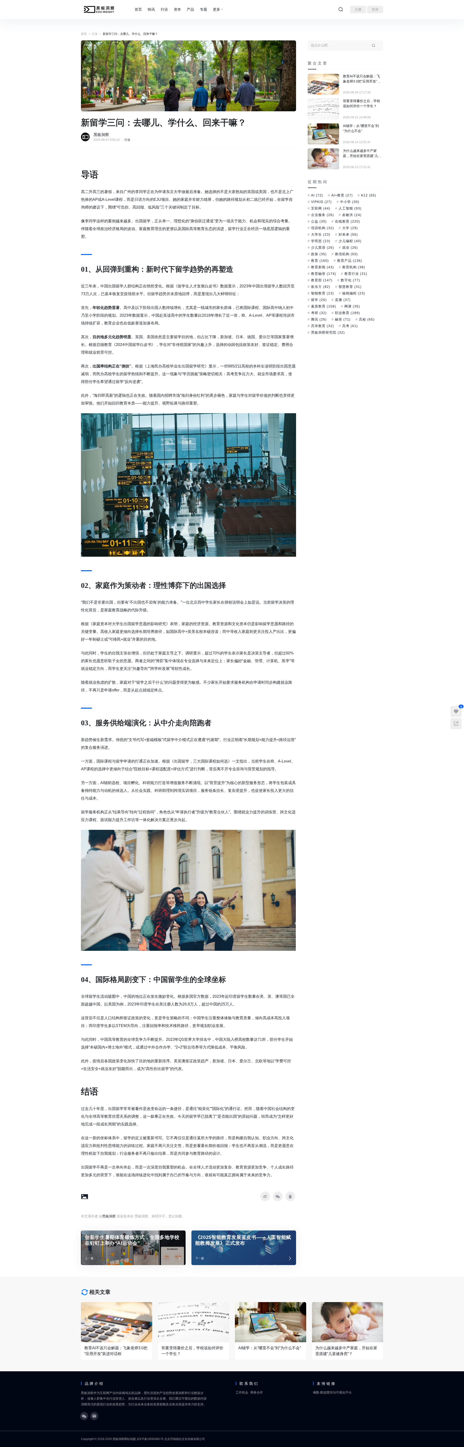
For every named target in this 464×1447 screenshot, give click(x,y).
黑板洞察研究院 (328, 332)
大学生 (320, 234)
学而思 (320, 241)
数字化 (350, 280)
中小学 (349, 201)
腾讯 (319, 319)
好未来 (348, 234)
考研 (319, 313)
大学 (350, 228)
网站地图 (130, 1439)
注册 (358, 9)
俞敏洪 (352, 215)
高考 (350, 326)
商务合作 (256, 1392)
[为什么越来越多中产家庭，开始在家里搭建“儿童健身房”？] (323, 158)
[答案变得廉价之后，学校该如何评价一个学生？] (323, 109)
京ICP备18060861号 (150, 1439)
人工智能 (350, 208)
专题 (203, 9)
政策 (319, 254)
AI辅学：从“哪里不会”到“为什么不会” (361, 128)
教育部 (322, 280)
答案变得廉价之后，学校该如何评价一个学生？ (361, 103)
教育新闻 (322, 267)
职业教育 (347, 313)
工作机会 (242, 1392)
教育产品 (349, 260)
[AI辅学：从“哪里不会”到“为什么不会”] (323, 133)
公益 (319, 221)
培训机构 (322, 228)
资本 (177, 9)
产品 (190, 9)
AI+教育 (342, 195)
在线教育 (347, 221)
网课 (352, 306)
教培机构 (346, 254)
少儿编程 (350, 241)
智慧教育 (350, 286)
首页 (138, 9)
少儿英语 (322, 247)
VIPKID (321, 201)
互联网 (320, 208)
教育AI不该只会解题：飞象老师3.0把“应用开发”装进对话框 (362, 79)
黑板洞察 (101, 135)
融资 (343, 319)
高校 (367, 319)
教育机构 (353, 267)
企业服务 (322, 215)
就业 (350, 247)
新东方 (320, 286)
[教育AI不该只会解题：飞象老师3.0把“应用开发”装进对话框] (323, 84)
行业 (164, 9)
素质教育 (323, 306)
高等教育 (322, 326)
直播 (343, 299)
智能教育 (322, 293)
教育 (320, 260)
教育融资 (323, 273)
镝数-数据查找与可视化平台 (332, 1392)
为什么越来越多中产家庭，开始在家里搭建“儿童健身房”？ (362, 153)
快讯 (151, 9)
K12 (368, 195)
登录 (375, 9)
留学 (319, 299)
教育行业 (355, 273)
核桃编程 (353, 293)
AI (317, 195)
